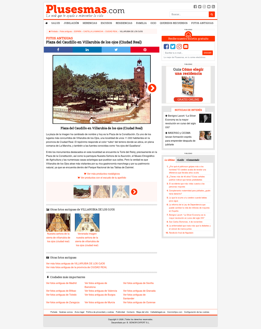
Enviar (207, 52)
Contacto (131, 311)
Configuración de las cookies (196, 311)
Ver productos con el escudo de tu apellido (103, 177)
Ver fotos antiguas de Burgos (100, 294)
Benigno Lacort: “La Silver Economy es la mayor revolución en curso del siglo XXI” (187, 216)
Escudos (106, 23)
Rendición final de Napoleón (181, 232)
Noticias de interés (188, 109)
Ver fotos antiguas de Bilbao (61, 290)
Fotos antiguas (202, 23)
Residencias (124, 23)
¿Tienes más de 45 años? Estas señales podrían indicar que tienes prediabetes (187, 178)
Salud (55, 23)
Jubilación (71, 23)
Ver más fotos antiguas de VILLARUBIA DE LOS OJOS (75, 263)
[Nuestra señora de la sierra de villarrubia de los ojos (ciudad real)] (152, 88)
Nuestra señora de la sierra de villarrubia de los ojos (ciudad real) (58, 237)
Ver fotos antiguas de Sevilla (138, 283)
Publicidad (120, 311)
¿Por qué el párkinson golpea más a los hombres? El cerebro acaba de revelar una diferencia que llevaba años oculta (187, 169)
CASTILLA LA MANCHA (93, 31)
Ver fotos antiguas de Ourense (139, 302)
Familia (141, 23)
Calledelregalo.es (157, 311)
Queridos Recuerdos (174, 23)
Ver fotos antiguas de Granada (139, 290)
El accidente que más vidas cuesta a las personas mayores (187, 185)
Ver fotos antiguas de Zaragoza (62, 302)
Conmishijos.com (174, 311)
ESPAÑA (77, 31)
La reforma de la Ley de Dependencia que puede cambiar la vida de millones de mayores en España (189, 207)
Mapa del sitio (142, 311)
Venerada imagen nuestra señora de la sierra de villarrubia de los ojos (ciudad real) (87, 239)
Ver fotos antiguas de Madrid (61, 283)
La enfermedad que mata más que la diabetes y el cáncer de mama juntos (190, 227)
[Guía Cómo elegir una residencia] (188, 84)
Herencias (90, 23)
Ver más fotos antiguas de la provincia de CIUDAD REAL (76, 267)
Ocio (153, 23)
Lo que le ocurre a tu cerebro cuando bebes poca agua (188, 199)
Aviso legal (79, 311)
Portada (54, 31)
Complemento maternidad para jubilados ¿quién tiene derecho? (189, 192)
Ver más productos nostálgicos (103, 173)
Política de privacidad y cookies (100, 311)
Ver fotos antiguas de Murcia (100, 302)
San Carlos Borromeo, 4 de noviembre (185, 221)
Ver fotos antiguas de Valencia (101, 290)
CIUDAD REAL (111, 31)
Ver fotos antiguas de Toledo (61, 294)
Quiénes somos (66, 311)
